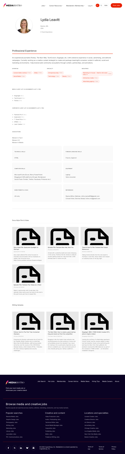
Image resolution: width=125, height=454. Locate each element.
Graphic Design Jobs (12, 419)
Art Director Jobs (90, 422)
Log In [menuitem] (90, 6)
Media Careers (107, 381)
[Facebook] (8, 447)
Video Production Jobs (52, 416)
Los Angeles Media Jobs (92, 431)
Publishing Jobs (50, 431)
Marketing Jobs (11, 428)
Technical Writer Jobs (52, 422)
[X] (14, 447)
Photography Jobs (11, 422)
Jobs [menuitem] (43, 6)
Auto (106, 5)
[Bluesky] (27, 447)
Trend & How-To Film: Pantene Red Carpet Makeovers (95, 248)
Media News (85, 381)
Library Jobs (10, 431)
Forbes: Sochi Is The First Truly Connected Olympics (26, 333)
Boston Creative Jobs (91, 437)
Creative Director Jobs (91, 419)
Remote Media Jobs (12, 416)
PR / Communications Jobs (14, 437)
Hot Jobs (51, 381)
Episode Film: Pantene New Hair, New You (60, 247)
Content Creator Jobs (91, 416)
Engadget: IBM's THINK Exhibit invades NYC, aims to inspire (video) (96, 333)
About (117, 381)
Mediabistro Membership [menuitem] (75, 6)
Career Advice (73, 381)
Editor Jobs (48, 434)
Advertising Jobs (90, 425)
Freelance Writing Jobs (52, 437)
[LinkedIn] (20, 447)
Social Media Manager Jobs (53, 425)
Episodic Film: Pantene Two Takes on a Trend (27, 285)
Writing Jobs (10, 425)
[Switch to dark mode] (101, 5)
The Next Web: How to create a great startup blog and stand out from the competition (62, 333)
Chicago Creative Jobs (91, 428)
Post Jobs (116, 5)
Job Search (41, 381)
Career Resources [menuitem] (55, 6)
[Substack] (33, 447)
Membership (61, 381)
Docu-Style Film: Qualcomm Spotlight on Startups (26, 248)
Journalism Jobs (11, 434)
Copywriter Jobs (50, 428)
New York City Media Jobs (93, 434)
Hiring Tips (96, 381)
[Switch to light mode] (97, 5)
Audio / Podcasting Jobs (52, 419)
